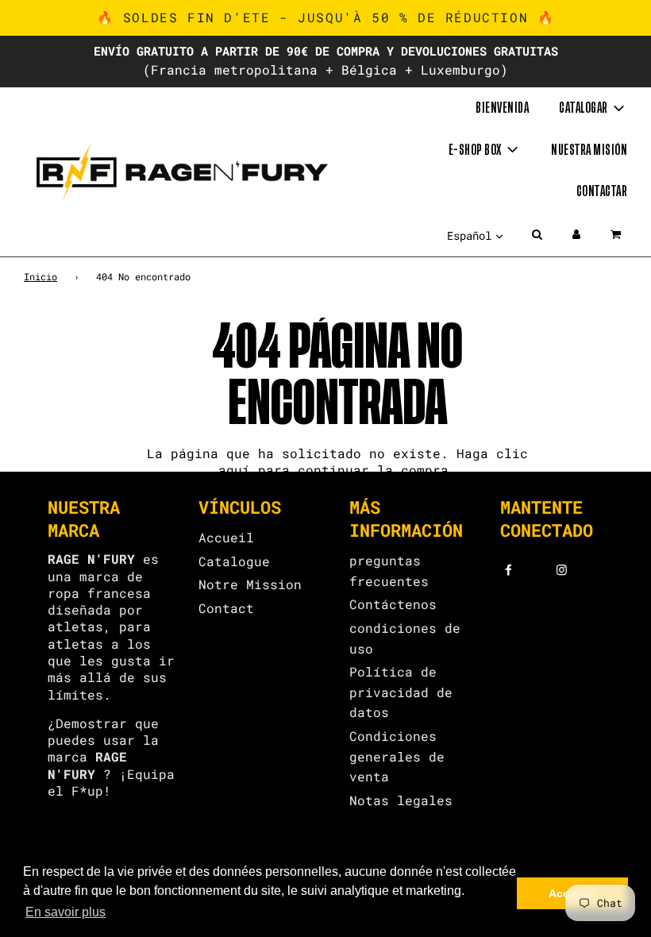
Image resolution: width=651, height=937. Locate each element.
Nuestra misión (589, 150)
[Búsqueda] (537, 234)
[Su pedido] (617, 234)
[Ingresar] (576, 234)
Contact (226, 608)
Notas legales (401, 800)
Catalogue (234, 561)
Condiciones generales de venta (397, 756)
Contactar (602, 191)
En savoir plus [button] (65, 912)
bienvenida (502, 108)
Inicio (40, 276)
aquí (234, 469)
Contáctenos (393, 604)
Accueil (226, 537)
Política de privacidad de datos (401, 691)
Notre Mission (250, 584)
